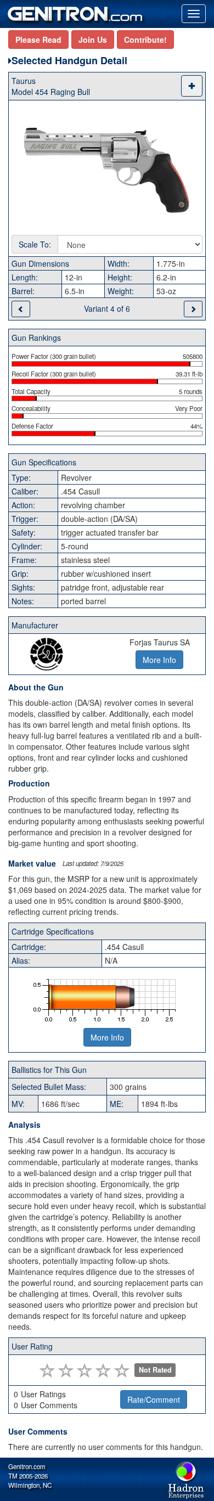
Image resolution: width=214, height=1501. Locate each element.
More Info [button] (159, 659)
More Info (107, 1037)
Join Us (92, 39)
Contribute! (145, 39)
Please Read (38, 39)
